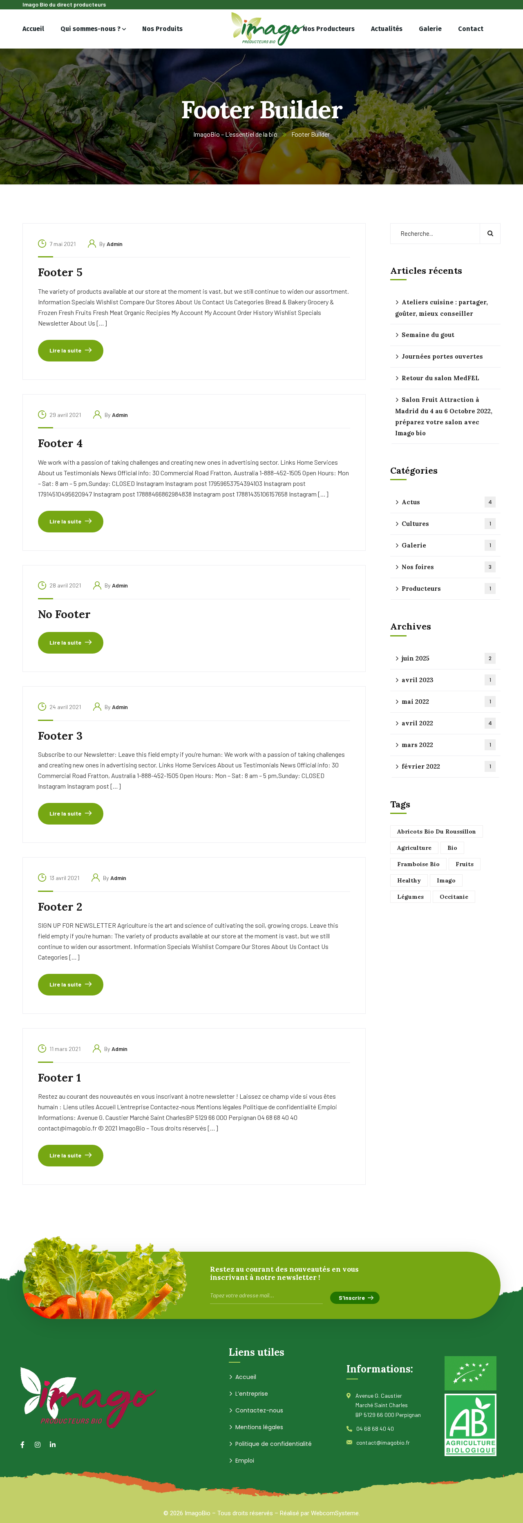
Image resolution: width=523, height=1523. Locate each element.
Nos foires (447, 567)
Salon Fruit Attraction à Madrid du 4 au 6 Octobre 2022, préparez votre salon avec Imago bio (443, 416)
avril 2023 (446, 680)
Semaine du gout (428, 335)
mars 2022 (446, 745)
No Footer (64, 614)
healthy (409, 880)
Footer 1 (59, 1077)
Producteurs (446, 589)
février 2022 (446, 766)
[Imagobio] (262, 29)
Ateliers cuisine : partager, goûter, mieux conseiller (441, 307)
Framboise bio (418, 864)
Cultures (446, 524)
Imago (446, 880)
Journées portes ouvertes (442, 356)
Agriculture (414, 847)
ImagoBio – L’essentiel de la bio (235, 134)
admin (115, 243)
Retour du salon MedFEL (440, 378)
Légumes (410, 896)
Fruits (465, 864)
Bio (452, 847)
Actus (447, 502)
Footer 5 (60, 272)
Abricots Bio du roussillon (436, 831)
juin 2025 (447, 658)
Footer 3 (60, 735)
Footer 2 (60, 906)
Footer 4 (60, 443)
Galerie (446, 546)
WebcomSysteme (335, 1513)
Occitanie (454, 896)
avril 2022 (447, 723)
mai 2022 (446, 701)
